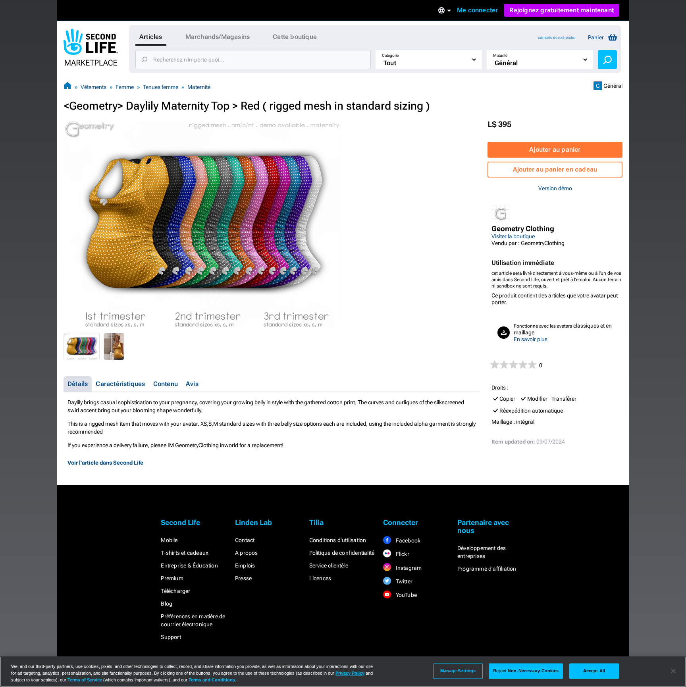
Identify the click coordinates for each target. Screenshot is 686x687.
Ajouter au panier (554, 149)
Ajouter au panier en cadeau (555, 169)
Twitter (403, 581)
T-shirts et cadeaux (184, 553)
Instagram (408, 568)
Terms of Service (84, 679)
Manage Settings (458, 670)
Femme (125, 87)
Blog (166, 603)
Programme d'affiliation (486, 568)
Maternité (198, 87)
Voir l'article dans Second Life (105, 462)
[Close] (673, 671)
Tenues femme (160, 87)
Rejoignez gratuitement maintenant (561, 10)
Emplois (245, 565)
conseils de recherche (556, 37)
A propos (246, 553)
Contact (244, 540)
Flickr (401, 554)
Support (171, 637)
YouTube (405, 595)
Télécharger (175, 591)
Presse (243, 578)
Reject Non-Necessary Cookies (526, 670)
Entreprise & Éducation (189, 565)
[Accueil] (67, 87)
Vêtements (93, 87)
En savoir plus (530, 339)
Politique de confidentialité (342, 553)
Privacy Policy (349, 673)
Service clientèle (328, 565)
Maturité (500, 55)
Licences (320, 578)
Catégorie (390, 55)
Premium (172, 578)
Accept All (594, 670)
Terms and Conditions (212, 679)
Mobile (169, 540)
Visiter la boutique (513, 236)
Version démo (555, 188)
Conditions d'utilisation (337, 540)
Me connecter (477, 10)
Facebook (407, 540)
